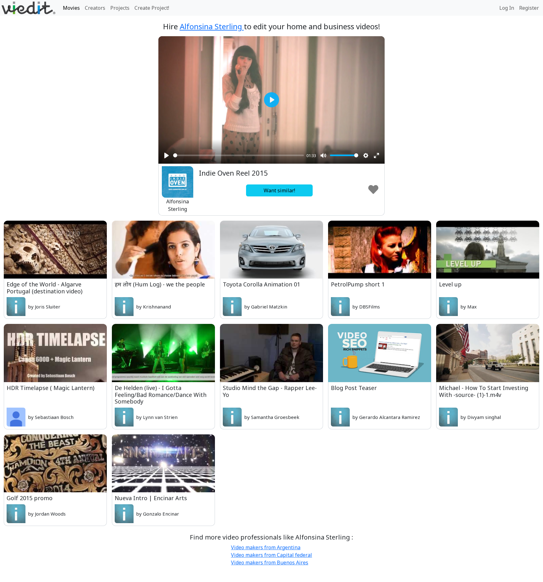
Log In (506, 7)
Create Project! (151, 7)
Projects (119, 7)
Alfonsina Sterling (212, 26)
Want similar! (279, 190)
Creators (95, 7)
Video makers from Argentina (265, 547)
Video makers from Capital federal (271, 554)
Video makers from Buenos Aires (269, 562)
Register (529, 7)
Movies (71, 7)
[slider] (238, 155)
